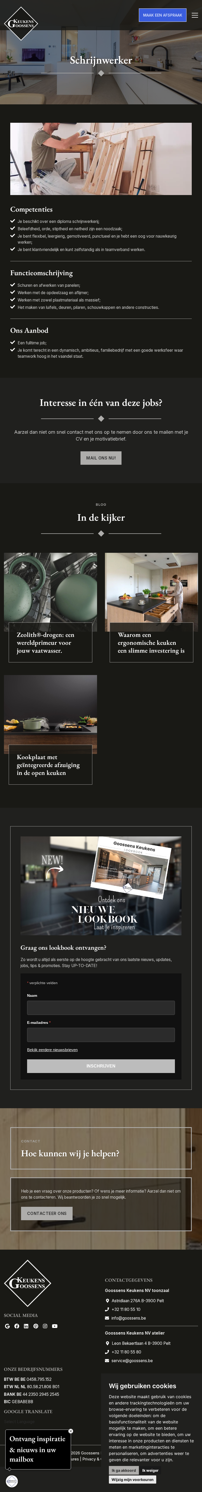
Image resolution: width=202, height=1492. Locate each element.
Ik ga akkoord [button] (124, 1470)
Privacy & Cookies (98, 1459)
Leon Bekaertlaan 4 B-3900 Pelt (141, 1343)
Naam (32, 995)
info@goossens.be (129, 1318)
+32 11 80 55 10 (126, 1309)
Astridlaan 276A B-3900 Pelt (138, 1300)
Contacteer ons (47, 1213)
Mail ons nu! (101, 458)
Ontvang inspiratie (37, 1437)
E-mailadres (38, 1022)
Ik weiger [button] (150, 1470)
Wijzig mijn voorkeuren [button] (133, 1479)
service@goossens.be (132, 1360)
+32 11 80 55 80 (126, 1352)
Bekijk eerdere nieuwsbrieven (52, 1050)
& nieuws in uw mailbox (32, 1453)
